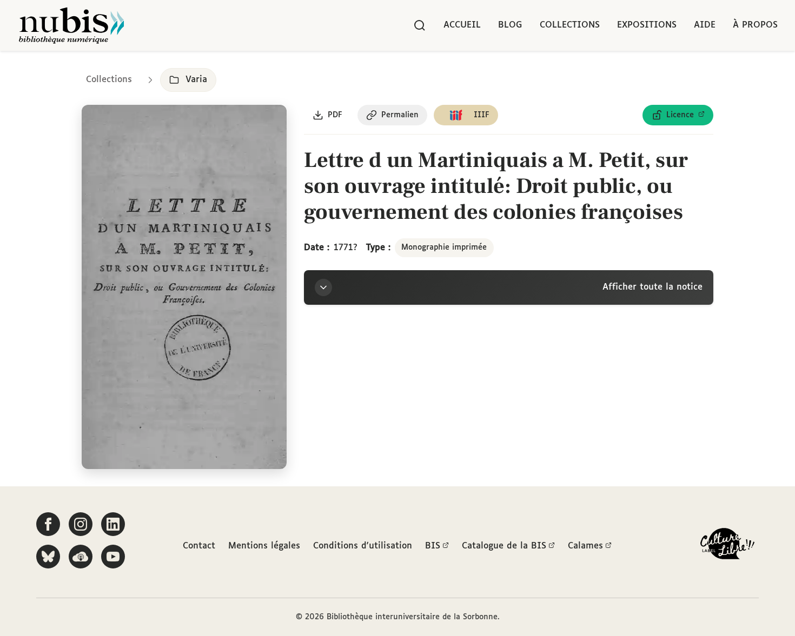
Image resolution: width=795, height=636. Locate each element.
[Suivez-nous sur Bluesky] (48, 556)
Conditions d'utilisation (362, 546)
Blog (510, 25)
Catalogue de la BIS (504, 546)
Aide (705, 25)
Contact (199, 546)
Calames (585, 546)
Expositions (647, 25)
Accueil (462, 25)
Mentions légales (264, 546)
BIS (432, 546)
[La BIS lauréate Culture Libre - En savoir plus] (727, 546)
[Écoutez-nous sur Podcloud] (80, 556)
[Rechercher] (419, 25)
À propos (755, 25)
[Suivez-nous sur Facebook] (48, 524)
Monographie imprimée (444, 247)
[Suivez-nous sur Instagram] (80, 524)
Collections (570, 25)
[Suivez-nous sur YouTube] (113, 556)
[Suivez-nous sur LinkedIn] (113, 524)
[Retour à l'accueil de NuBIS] (71, 25)
